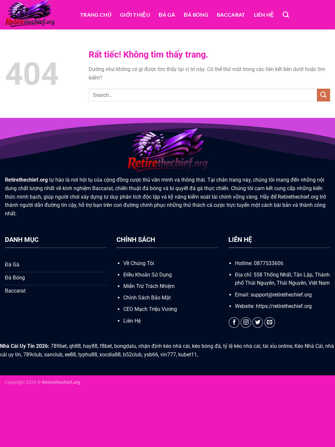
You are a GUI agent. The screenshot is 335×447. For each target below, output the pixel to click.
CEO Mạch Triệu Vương (150, 309)
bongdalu (125, 346)
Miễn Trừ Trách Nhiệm (149, 286)
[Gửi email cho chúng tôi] (269, 322)
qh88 (75, 346)
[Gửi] (323, 95)
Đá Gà (167, 14)
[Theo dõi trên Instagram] (245, 322)
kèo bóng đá (206, 346)
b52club (132, 354)
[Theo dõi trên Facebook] (234, 322)
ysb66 (151, 354)
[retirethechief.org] (37, 14)
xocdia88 (110, 354)
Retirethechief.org (26, 180)
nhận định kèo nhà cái (164, 346)
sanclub (53, 354)
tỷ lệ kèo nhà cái (241, 346)
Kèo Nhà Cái (308, 346)
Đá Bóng (196, 14)
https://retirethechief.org (283, 306)
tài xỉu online (277, 346)
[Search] (286, 15)
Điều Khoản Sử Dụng (147, 275)
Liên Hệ (264, 14)
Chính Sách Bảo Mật (147, 298)
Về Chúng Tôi (138, 263)
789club (32, 354)
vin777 (168, 354)
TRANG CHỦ (96, 14)
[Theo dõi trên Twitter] (257, 322)
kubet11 (187, 354)
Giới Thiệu (135, 14)
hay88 (90, 346)
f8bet (106, 346)
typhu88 (87, 354)
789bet (59, 346)
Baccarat (231, 14)
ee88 (70, 354)
